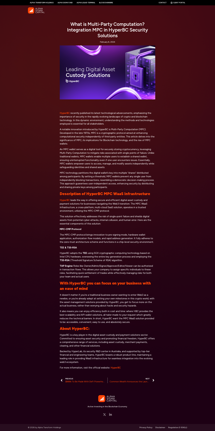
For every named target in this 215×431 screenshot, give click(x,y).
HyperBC (65, 113)
